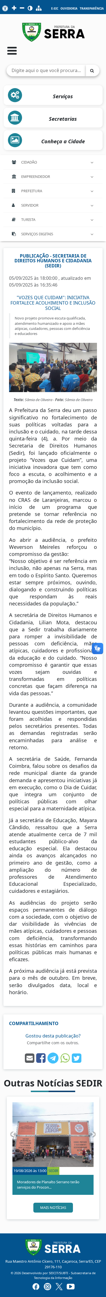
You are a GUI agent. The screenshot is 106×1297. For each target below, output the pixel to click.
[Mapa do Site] (38, 8)
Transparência (92, 8)
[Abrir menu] (12, 50)
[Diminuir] (22, 8)
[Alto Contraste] (30, 8)
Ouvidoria (68, 8)
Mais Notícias (53, 1207)
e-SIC (54, 8)
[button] (13, 1134)
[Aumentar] (14, 8)
